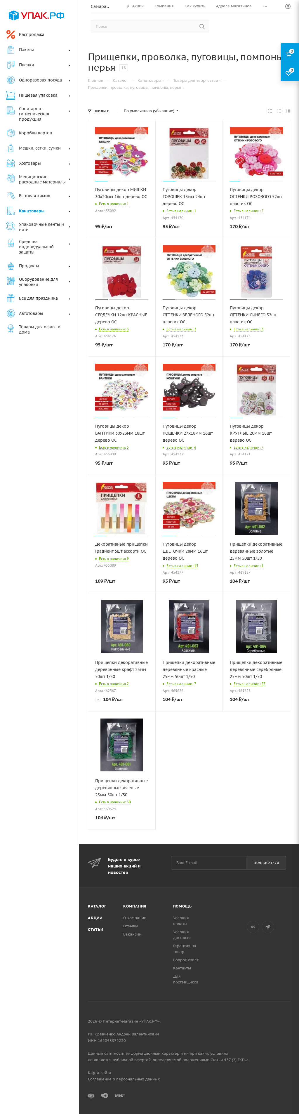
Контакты (182, 968)
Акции (95, 917)
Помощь (182, 906)
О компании (134, 917)
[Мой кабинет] (288, 7)
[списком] (279, 111)
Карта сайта (99, 1072)
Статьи (95, 929)
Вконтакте (253, 927)
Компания (134, 906)
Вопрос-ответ (186, 959)
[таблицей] (288, 111)
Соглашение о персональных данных (124, 1079)
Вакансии (132, 934)
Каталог (97, 906)
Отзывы (130, 926)
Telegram (268, 927)
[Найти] (202, 26)
